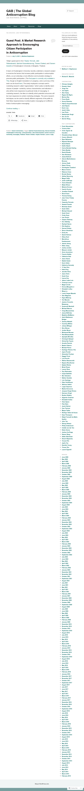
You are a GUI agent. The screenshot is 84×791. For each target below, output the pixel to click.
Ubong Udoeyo (66, 423)
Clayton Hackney (67, 219)
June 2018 (65, 663)
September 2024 (67, 503)
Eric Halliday (66, 222)
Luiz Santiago (66, 380)
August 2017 (66, 685)
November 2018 (67, 652)
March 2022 (65, 565)
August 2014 (66, 763)
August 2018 (66, 659)
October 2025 (66, 474)
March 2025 (65, 490)
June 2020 (65, 611)
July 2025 (65, 481)
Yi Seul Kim (65, 267)
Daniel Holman (66, 235)
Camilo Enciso (66, 189)
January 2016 (66, 726)
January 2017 (66, 700)
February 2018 (66, 672)
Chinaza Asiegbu (67, 84)
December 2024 (67, 496)
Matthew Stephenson (28, 56)
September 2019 (67, 631)
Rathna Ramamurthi (68, 360)
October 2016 (66, 706)
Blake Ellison (66, 185)
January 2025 (66, 494)
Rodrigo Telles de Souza (69, 413)
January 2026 (66, 468)
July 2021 (65, 583)
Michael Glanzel (67, 211)
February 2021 (66, 594)
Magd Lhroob (66, 285)
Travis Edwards (67, 183)
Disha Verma (66, 430)
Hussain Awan (66, 86)
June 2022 (65, 559)
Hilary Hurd (65, 237)
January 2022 (66, 570)
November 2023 (67, 524)
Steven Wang (66, 434)
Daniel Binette (66, 152)
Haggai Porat (66, 356)
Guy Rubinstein (67, 371)
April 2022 (65, 563)
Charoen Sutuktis (50, 131)
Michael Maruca (67, 308)
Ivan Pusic (65, 112)
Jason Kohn (65, 274)
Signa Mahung (66, 298)
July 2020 (65, 609)
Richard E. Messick (68, 76)
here (20, 83)
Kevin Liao (65, 108)
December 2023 (67, 522)
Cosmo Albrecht (67, 137)
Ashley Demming (67, 176)
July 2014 (65, 765)
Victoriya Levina (67, 282)
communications (27, 132)
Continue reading (13, 108)
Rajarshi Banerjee (67, 141)
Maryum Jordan (67, 250)
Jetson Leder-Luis (67, 280)
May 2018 (65, 665)
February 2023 (66, 544)
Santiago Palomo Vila (69, 350)
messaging (16, 134)
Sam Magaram (66, 295)
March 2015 (65, 748)
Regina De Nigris (67, 95)
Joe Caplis (65, 90)
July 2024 (65, 507)
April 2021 (65, 589)
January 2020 (66, 622)
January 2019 (66, 648)
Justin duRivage (67, 180)
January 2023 (66, 546)
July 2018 (65, 661)
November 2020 (67, 600)
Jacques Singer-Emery (69, 391)
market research (49, 132)
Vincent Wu (65, 441)
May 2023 (65, 537)
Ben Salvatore (66, 376)
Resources (31, 26)
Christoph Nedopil (67, 339)
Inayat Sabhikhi (67, 374)
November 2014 (67, 756)
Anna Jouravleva (67, 252)
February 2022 (66, 568)
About (15, 26)
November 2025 (67, 472)
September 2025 (67, 476)
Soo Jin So (65, 116)
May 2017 (65, 691)
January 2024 (66, 520)
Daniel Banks (66, 144)
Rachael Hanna (66, 224)
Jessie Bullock (66, 157)
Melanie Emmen (67, 187)
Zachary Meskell (67, 321)
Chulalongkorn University (13, 132)
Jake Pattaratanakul (38, 132)
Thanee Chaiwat (40, 63)
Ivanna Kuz (65, 278)
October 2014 (66, 758)
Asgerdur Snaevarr (68, 397)
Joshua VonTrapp (67, 432)
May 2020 (65, 613)
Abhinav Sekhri (67, 384)
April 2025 (65, 487)
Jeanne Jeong (66, 243)
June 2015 (65, 741)
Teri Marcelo (66, 300)
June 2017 (65, 689)
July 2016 (65, 713)
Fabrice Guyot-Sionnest (69, 104)
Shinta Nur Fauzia (67, 341)
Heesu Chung (66, 165)
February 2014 (66, 776)
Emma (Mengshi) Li (68, 287)
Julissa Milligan (67, 326)
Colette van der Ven (68, 428)
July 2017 (65, 687)
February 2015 (66, 750)
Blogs (39, 26)
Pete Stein (65, 404)
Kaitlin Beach (66, 146)
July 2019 (65, 635)
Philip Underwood (67, 426)
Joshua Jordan (66, 248)
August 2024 (66, 505)
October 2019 (66, 628)
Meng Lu (64, 291)
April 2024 (65, 513)
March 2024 (65, 516)
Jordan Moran (66, 330)
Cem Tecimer (66, 408)
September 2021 (67, 578)
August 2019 (66, 633)
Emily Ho (65, 233)
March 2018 (65, 670)
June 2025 (65, 483)
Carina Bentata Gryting (69, 148)
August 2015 (66, 737)
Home (8, 26)
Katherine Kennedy (68, 265)
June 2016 (65, 715)
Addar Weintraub (67, 436)
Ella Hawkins (66, 226)
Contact (22, 26)
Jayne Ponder (66, 352)
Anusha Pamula (67, 343)
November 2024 (67, 498)
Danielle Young (67, 445)
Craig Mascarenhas (68, 311)
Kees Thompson (67, 415)
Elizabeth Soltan (67, 400)
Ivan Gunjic (65, 217)
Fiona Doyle (65, 99)
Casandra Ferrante (67, 202)
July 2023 (65, 533)
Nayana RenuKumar (68, 363)
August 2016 (66, 711)
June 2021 (65, 585)
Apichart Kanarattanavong (25, 63)
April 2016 (65, 719)
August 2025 (66, 479)
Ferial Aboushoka (67, 126)
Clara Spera (65, 402)
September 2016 (67, 709)
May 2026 (65, 459)
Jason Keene (66, 259)
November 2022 (67, 550)
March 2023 (65, 542)
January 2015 (66, 752)
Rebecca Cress (66, 172)
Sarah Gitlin (65, 209)
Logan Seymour (67, 387)
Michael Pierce (66, 348)
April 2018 (65, 667)
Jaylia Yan (65, 443)
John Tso (65, 421)
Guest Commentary (17, 131)
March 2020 (65, 617)
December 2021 (67, 572)
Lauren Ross (66, 369)
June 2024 (65, 509)
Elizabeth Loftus (67, 289)
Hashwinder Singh (68, 114)
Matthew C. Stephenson (69, 69)
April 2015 (65, 746)
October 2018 (66, 654)
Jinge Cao (65, 88)
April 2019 (65, 641)
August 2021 (66, 581)
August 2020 (66, 607)
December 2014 (67, 754)
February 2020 (66, 620)
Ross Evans (65, 193)
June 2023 (65, 535)
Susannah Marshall (68, 306)
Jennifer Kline (66, 272)
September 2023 (67, 529)
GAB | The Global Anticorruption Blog (20, 13)
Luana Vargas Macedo (69, 293)
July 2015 (65, 739)
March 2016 (65, 722)
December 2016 (67, 702)
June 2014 (65, 767)
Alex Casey (65, 93)
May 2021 (65, 587)
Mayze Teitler (66, 410)
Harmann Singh (67, 393)
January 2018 (66, 674)
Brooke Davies (66, 174)
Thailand (22, 134)
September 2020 (67, 605)
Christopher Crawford (68, 167)
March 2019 (65, 644)
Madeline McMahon (68, 315)
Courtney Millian (67, 324)
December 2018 (67, 650)
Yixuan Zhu (65, 447)
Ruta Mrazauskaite (67, 334)
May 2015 (65, 743)
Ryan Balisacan (67, 139)
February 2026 (66, 466)
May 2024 (65, 511)
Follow (65, 51)
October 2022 (66, 552)
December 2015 (67, 728)
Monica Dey (65, 97)
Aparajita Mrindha (67, 337)
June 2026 (65, 457)
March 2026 (65, 463)
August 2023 (66, 531)
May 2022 (65, 561)
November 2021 (67, 574)
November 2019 (67, 626)
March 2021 (65, 592)
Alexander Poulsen (68, 354)
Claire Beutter (66, 150)
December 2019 (67, 624)
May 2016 (65, 717)
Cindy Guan (65, 215)
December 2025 (67, 470)
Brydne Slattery (67, 395)
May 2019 (65, 639)
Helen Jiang (65, 246)
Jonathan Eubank (67, 191)
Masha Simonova (67, 389)
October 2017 (66, 680)
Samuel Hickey (66, 228)
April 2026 (65, 461)
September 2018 (67, 657)
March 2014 (65, 774)
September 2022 (67, 555)
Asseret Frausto (67, 204)
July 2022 (65, 557)
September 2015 (67, 735)
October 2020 (66, 602)
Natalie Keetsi (66, 261)
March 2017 (65, 696)
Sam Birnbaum (66, 154)
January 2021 (66, 596)
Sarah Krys (65, 276)
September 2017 (67, 683)
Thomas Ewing (66, 196)
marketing (9, 134)
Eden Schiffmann (67, 382)
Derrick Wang (66, 119)
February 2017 (66, 698)
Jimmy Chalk (66, 163)
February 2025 (66, 492)
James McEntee (67, 313)
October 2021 (66, 576)
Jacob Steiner (66, 406)
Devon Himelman (67, 230)
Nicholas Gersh (67, 207)
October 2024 (66, 500)
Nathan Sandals (67, 378)
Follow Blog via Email (69, 33)
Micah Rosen (66, 367)
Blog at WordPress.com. (42, 784)
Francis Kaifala (66, 254)
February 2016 (66, 724)
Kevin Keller (66, 263)
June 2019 (65, 637)
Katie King (65, 269)
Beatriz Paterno (67, 345)
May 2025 (65, 485)
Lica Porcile (65, 358)
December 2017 (67, 676)
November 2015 (67, 730)
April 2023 (65, 539)
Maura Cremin (66, 170)
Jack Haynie (65, 106)
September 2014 (67, 761)
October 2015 (66, 732)
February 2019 (66, 646)
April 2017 (65, 693)
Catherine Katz (66, 256)
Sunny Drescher (67, 101)
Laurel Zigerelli (67, 449)
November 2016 (67, 704)
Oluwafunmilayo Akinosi (69, 135)
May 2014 (65, 769)
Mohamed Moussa (67, 332)
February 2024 (66, 518)
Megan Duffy (66, 178)
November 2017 (67, 678)
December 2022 (67, 548)
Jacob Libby (66, 110)
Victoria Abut (66, 128)
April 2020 (65, 615)
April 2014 (65, 772)
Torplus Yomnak (29, 61)
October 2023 (66, 526)
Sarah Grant (65, 213)
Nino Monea (65, 328)
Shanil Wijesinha (67, 439)
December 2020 (67, 598)
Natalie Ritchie (66, 365)
